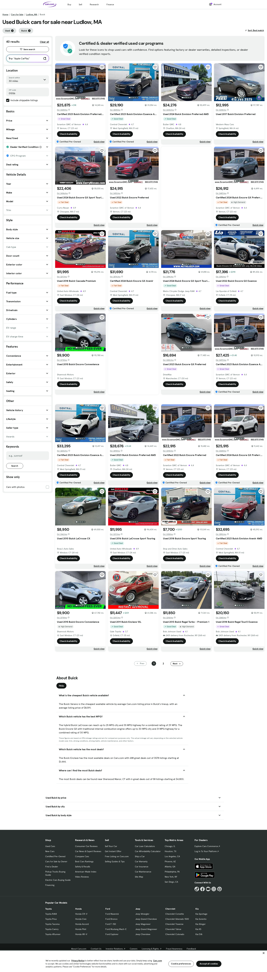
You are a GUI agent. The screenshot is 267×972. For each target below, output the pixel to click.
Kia (197, 908)
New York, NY (171, 876)
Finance (110, 4)
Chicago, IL (170, 846)
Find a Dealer (51, 866)
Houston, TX (170, 851)
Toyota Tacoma (52, 924)
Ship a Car (140, 856)
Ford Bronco (111, 919)
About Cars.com (78, 948)
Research (94, 4)
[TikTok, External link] (197, 889)
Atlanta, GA (170, 866)
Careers (133, 948)
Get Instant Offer (113, 851)
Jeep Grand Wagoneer (146, 929)
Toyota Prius (51, 919)
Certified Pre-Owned (55, 856)
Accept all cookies (209, 963)
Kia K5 (198, 929)
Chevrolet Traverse (174, 924)
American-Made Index (85, 871)
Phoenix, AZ (170, 861)
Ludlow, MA (31, 14)
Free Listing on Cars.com (117, 856)
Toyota (48, 908)
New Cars (49, 851)
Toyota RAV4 (51, 914)
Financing (49, 885)
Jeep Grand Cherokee (146, 919)
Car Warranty (141, 861)
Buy (69, 4)
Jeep (137, 908)
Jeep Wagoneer (142, 924)
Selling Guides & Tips (115, 861)
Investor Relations (114, 948)
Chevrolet (170, 908)
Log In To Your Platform (206, 851)
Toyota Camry (51, 929)
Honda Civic (81, 919)
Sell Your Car (111, 846)
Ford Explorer (111, 934)
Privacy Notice (77, 960)
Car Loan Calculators (145, 846)
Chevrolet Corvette (174, 914)
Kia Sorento (200, 919)
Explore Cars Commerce (206, 846)
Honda (78, 908)
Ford (107, 908)
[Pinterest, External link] (219, 889)
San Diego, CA (171, 881)
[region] (133, 961)
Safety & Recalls (82, 866)
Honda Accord (82, 924)
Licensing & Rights (150, 948)
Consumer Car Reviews (86, 846)
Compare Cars (82, 856)
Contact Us (96, 948)
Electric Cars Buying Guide (58, 880)
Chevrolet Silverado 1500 (177, 919)
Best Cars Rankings (84, 861)
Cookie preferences (181, 963)
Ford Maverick (112, 914)
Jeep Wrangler (142, 914)
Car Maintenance (143, 871)
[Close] (263, 953)
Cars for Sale (17, 14)
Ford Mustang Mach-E (116, 929)
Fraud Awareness (174, 948)
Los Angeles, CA (172, 856)
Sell (80, 4)
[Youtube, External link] (208, 889)
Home (5, 14)
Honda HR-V (81, 934)
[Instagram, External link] (214, 889)
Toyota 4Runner (52, 934)
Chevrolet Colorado (174, 934)
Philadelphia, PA (172, 871)
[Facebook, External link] (202, 889)
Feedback (191, 948)
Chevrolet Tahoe (173, 929)
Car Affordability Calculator (148, 851)
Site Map (139, 876)
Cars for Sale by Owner (56, 861)
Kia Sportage (201, 914)
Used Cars (50, 846)
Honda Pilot (80, 929)
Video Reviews (82, 876)
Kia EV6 (198, 934)
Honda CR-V (81, 914)
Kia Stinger (200, 924)
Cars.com (157, 960)
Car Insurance (141, 866)
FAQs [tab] (61, 685)
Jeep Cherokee (142, 934)
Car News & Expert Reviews (88, 851)
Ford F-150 (110, 924)
